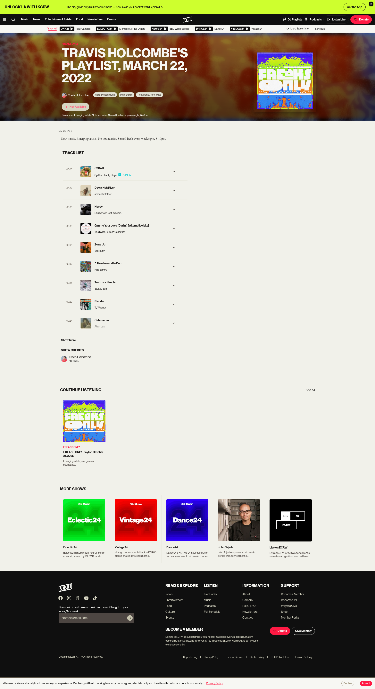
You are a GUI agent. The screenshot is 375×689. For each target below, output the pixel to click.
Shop (284, 611)
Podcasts (316, 19)
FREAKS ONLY (71, 447)
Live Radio (210, 594)
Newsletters (95, 19)
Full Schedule (212, 611)
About (246, 594)
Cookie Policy (255, 657)
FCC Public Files (277, 657)
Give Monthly (303, 631)
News (36, 19)
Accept (366, 683)
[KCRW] (65, 591)
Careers (247, 600)
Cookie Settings (304, 657)
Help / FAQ (249, 605)
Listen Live (339, 19)
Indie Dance (126, 94)
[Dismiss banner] (371, 4)
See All (310, 390)
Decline (348, 683)
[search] (14, 19)
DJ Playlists (295, 19)
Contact (247, 617)
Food (79, 19)
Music (25, 19)
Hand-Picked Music (105, 94)
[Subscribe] (130, 618)
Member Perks (290, 617)
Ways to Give (289, 605)
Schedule (320, 28)
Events (111, 19)
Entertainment (174, 600)
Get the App (354, 7)
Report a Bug (190, 657)
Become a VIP (289, 600)
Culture (170, 611)
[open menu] (6, 19)
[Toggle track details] (174, 171)
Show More (68, 340)
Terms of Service (232, 657)
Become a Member (292, 594)
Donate (364, 19)
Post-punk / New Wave (149, 94)
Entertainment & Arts (58, 19)
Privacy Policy (209, 657)
